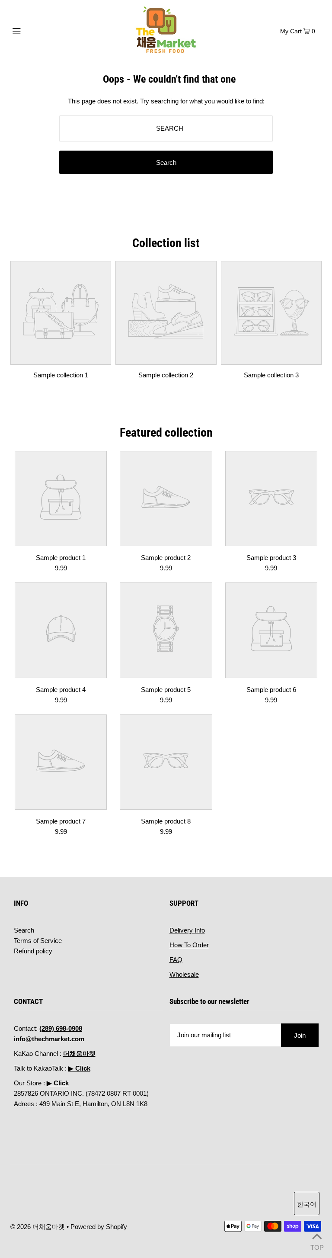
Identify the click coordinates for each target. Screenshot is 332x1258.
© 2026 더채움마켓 (37, 1226)
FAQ (175, 959)
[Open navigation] (33, 30)
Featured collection (166, 432)
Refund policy (33, 951)
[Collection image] (61, 358)
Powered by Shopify (98, 1226)
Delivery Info (187, 930)
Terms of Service (38, 940)
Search (24, 930)
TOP (316, 1246)
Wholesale (184, 974)
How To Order (189, 945)
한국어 (306, 1204)
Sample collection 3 (271, 375)
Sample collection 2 (165, 375)
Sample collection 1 (60, 375)
